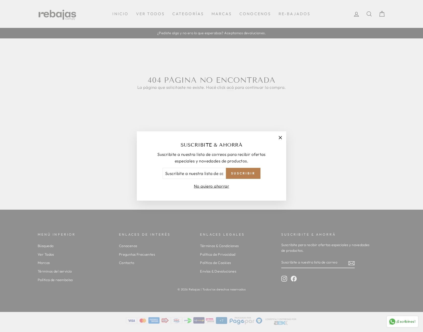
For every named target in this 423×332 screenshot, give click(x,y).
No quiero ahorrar (211, 186)
